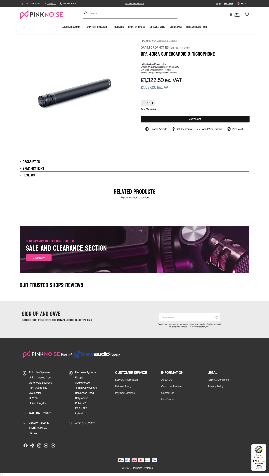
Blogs (218, 3)
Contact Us (51, 3)
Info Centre (228, 3)
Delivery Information (126, 379)
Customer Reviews (172, 386)
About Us (166, 379)
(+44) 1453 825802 (40, 413)
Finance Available (159, 129)
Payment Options (125, 392)
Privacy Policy (215, 386)
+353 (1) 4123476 (85, 423)
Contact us (167, 392)
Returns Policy (123, 386)
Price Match (237, 129)
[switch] (259, 467)
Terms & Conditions (218, 379)
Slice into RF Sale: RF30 (134, 3)
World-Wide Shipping (212, 129)
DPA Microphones (165, 47)
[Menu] (264, 446)
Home (143, 41)
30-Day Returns (184, 129)
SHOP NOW (39, 257)
